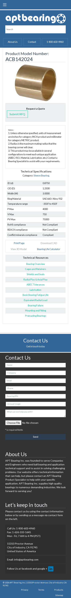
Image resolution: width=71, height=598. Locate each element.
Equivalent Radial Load (35, 300)
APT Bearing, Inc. (17, 582)
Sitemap (59, 595)
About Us (12, 41)
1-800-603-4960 (55, 41)
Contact (32, 41)
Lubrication (35, 289)
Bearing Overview (35, 263)
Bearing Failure (35, 305)
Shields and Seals (35, 274)
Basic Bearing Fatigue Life (35, 294)
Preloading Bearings (35, 315)
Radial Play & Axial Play (35, 279)
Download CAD (49, 243)
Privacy (24, 590)
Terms (41, 590)
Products (58, 590)
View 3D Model (19, 249)
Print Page (19, 243)
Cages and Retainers (35, 269)
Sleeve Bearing (41, 175)
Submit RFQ (17, 114)
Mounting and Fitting (35, 310)
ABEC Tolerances (36, 284)
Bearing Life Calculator (48, 249)
